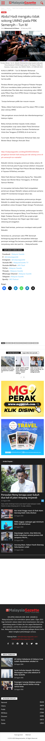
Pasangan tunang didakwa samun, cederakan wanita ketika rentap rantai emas (27, 684)
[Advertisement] (22, 317)
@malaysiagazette (11, 257)
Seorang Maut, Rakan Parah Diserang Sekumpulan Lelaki (29, 546)
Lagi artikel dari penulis (29, 353)
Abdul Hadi (9, 343)
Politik (3, 709)
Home (2, 8)
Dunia (3, 720)
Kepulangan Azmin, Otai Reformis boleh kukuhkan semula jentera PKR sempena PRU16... (28, 535)
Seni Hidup (5, 491)
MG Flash (21, 265)
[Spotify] (18, 644)
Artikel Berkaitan (13, 353)
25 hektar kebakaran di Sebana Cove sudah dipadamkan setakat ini (7, 370)
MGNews (4, 713)
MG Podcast (13, 279)
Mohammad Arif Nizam (11, 28)
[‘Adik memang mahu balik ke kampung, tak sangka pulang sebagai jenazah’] (37, 361)
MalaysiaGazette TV (21, 262)
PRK (23, 343)
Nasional (33, 365)
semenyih (28, 343)
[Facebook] (8, 644)
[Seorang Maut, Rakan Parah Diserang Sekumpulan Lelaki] (7, 548)
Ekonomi (4, 716)
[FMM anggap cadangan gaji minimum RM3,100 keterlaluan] (7, 525)
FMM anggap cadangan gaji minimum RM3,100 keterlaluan (29, 523)
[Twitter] (32, 644)
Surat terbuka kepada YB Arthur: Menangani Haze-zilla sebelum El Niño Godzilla (27, 672)
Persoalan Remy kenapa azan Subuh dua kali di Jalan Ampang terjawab (20, 496)
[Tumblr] (27, 644)
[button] (41, 3)
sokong (35, 343)
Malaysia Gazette (18, 254)
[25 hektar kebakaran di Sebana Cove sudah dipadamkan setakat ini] (8, 361)
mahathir (17, 343)
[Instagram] (13, 644)
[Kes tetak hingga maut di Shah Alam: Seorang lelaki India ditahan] (7, 513)
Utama (8, 8)
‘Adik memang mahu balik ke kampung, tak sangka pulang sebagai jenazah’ (37, 370)
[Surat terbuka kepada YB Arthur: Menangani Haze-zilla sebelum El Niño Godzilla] (7, 673)
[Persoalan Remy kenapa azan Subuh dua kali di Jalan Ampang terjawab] (22, 478)
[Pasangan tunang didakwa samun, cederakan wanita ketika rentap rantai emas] (7, 685)
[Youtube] (37, 644)
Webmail (28, 735)
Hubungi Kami (18, 735)
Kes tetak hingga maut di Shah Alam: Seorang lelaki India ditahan (28, 511)
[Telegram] (22, 644)
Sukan (3, 723)
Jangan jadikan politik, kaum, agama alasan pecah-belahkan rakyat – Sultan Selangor (22, 370)
